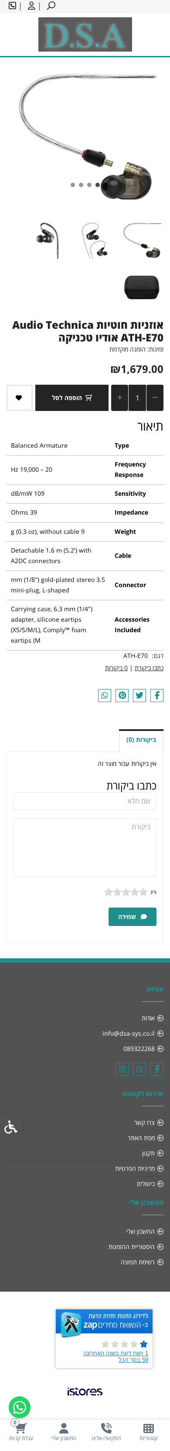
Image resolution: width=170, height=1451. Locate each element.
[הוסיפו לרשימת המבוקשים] (20, 398)
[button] (141, 240)
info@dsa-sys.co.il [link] (128, 1033)
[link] (149, 1432)
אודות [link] (148, 1018)
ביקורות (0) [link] (141, 739)
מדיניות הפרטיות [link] (135, 1168)
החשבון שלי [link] (140, 1231)
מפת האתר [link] (141, 1138)
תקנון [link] (148, 1153)
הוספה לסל (67, 397)
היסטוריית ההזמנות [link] (132, 1246)
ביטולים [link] (146, 1184)
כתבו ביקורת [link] (149, 668)
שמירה (128, 916)
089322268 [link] (139, 1048)
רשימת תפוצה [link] (138, 1262)
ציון (153, 891)
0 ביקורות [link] (116, 668)
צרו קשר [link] (144, 1122)
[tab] (97, 185)
